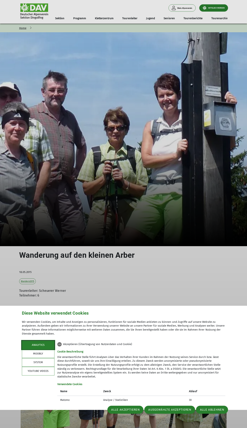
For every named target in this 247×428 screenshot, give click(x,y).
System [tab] (38, 362)
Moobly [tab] (38, 353)
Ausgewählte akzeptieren (169, 409)
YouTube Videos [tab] (38, 371)
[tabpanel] (141, 372)
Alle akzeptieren (125, 409)
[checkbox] (141, 344)
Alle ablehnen (212, 409)
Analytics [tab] (38, 344)
